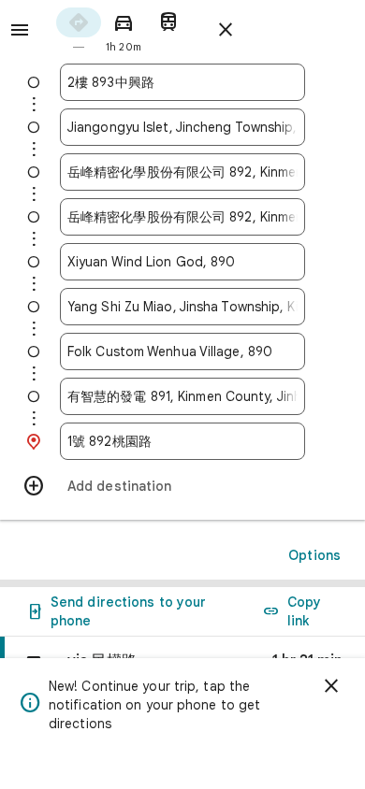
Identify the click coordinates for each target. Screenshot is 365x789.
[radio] (78, 28)
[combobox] (182, 82)
